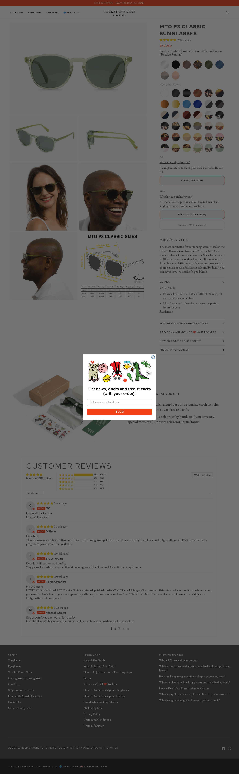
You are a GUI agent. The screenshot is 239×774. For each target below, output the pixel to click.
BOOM (120, 411)
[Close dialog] (153, 357)
